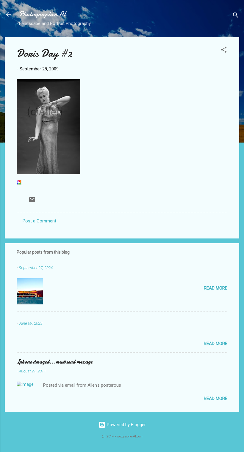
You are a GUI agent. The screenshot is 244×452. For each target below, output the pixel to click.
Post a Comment (39, 221)
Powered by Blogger (126, 424)
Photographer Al (42, 14)
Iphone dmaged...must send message (55, 362)
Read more (215, 288)
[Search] (235, 16)
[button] (223, 50)
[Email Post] (32, 201)
